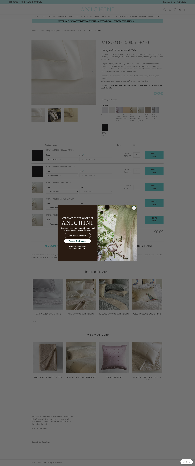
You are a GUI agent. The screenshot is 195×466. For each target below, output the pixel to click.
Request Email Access (77, 241)
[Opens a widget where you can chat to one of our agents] (186, 462)
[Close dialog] (134, 208)
